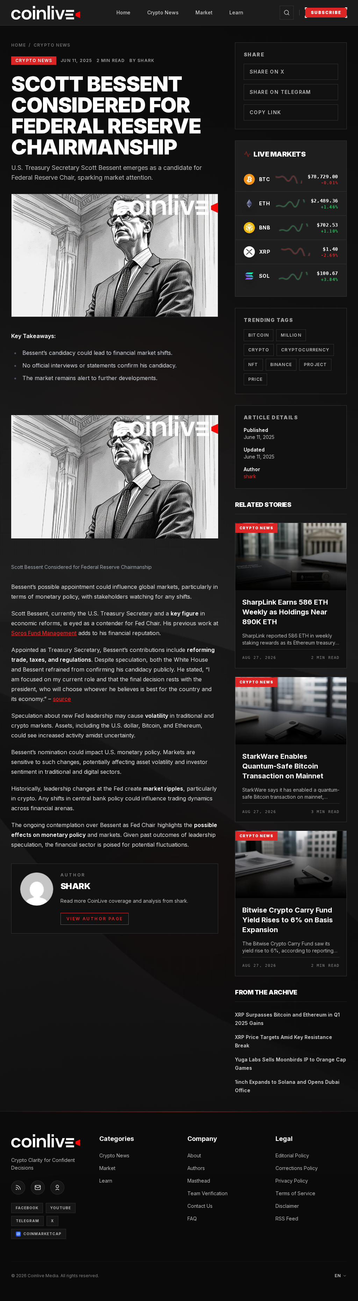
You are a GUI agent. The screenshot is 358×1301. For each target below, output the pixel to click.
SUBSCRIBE (326, 12)
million (291, 335)
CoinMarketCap (42, 1234)
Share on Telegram (280, 92)
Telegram (27, 1221)
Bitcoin (258, 335)
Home (123, 12)
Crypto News (163, 12)
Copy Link (265, 112)
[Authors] (57, 1187)
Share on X (267, 72)
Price (255, 379)
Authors (196, 1168)
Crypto (258, 349)
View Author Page (94, 918)
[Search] (287, 13)
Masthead (198, 1181)
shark (250, 476)
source (62, 698)
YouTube (60, 1208)
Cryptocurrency (305, 349)
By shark (142, 60)
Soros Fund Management (44, 632)
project (315, 364)
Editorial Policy (292, 1155)
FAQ (192, 1218)
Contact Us (200, 1206)
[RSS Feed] (18, 1187)
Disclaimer (287, 1206)
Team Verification (207, 1193)
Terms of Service (295, 1193)
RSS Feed (286, 1218)
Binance (281, 364)
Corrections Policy (296, 1168)
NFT (253, 364)
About (194, 1155)
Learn (236, 12)
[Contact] (38, 1187)
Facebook (27, 1208)
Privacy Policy (291, 1181)
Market (204, 12)
